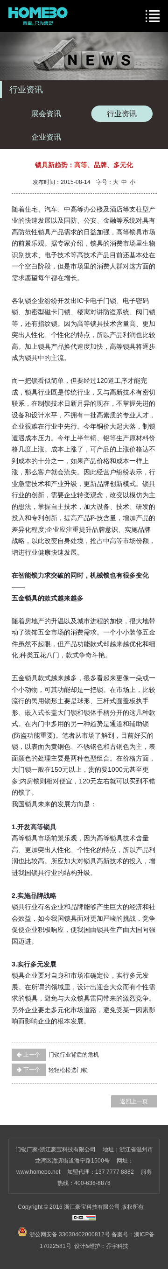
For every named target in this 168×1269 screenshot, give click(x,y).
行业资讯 (122, 114)
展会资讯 (46, 114)
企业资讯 (46, 137)
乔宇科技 (117, 1246)
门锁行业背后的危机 (60, 1054)
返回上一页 (134, 1101)
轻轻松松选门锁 (55, 1069)
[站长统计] (84, 1218)
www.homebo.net (38, 1172)
